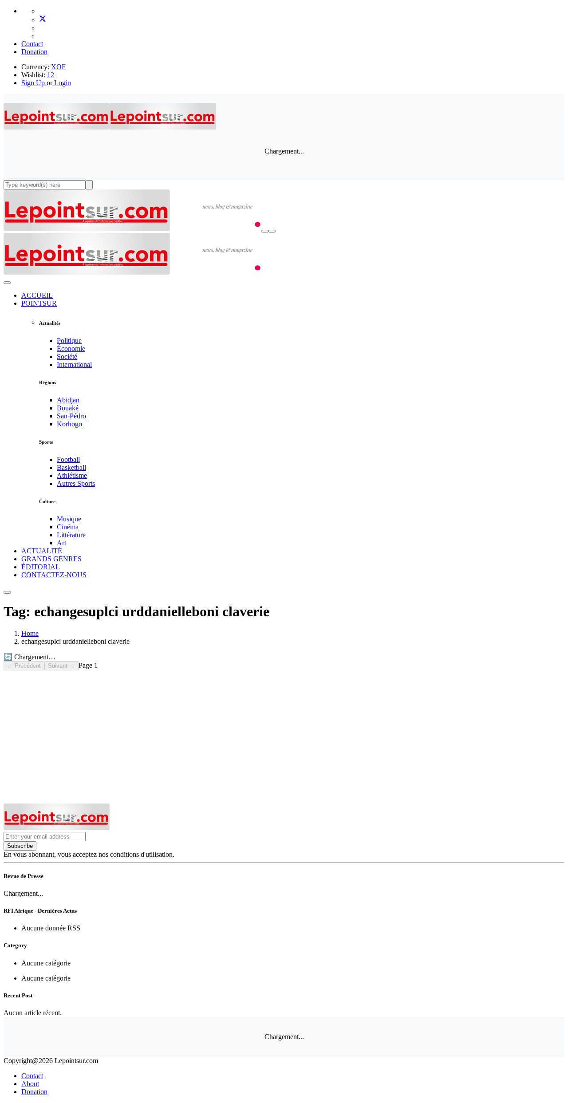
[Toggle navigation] (272, 231)
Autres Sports (76, 483)
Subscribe (20, 846)
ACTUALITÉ (41, 551)
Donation (34, 51)
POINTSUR (39, 303)
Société (67, 356)
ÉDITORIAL (40, 567)
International (74, 364)
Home (30, 633)
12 (50, 75)
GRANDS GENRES (51, 559)
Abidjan (68, 400)
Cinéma (68, 527)
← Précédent (24, 665)
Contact (32, 43)
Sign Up (33, 83)
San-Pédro (71, 416)
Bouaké (68, 408)
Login (61, 83)
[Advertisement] (284, 737)
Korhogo (69, 424)
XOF (58, 67)
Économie (71, 348)
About (30, 1083)
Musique (69, 519)
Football (68, 459)
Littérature (71, 535)
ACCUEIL (37, 295)
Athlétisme (72, 475)
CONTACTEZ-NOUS (54, 575)
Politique (69, 340)
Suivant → (61, 665)
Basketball (71, 467)
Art (61, 543)
